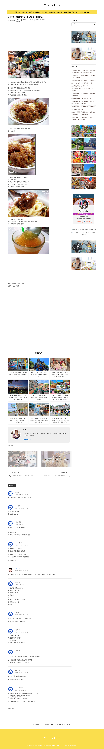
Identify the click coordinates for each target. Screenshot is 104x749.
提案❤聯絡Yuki (84, 12)
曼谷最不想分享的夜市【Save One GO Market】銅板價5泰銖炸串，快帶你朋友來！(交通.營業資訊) (83, 88)
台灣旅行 (31, 12)
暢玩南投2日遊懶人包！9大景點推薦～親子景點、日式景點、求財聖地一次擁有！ (60, 397)
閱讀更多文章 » (27, 440)
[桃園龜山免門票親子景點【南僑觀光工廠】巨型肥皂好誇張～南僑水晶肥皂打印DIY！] (78, 170)
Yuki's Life (52, 5)
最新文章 (17, 12)
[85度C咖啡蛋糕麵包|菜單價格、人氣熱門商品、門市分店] (90, 183)
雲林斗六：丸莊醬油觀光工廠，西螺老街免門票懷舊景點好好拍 (39, 397)
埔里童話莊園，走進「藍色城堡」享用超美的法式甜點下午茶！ (39, 374)
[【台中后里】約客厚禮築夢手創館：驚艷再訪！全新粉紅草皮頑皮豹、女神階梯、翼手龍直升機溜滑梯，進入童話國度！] (90, 157)
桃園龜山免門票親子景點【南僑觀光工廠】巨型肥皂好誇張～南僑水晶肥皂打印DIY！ (60, 374)
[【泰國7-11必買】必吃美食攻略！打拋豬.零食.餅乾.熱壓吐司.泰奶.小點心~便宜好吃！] (78, 157)
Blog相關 (59, 12)
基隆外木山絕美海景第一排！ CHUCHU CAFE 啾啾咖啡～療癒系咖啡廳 (18, 420)
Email (63, 724)
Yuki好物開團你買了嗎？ (71, 12)
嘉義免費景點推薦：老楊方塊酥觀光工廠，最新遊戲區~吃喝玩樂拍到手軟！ (39, 420)
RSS (70, 724)
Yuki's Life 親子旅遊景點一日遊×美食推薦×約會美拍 (43, 745)
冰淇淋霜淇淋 (25, 20)
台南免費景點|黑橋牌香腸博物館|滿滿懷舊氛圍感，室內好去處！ (18, 374)
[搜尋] (94, 24)
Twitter (55, 724)
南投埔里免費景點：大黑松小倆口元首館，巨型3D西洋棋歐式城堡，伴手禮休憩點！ (60, 420)
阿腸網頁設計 (73, 745)
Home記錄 (52, 12)
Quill (61, 745)
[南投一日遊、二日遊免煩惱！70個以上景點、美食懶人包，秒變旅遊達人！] (90, 131)
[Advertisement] (39, 36)
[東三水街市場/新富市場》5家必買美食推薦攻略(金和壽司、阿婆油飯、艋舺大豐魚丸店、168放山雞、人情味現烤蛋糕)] (90, 144)
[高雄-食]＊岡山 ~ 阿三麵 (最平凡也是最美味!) (55, 475)
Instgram (46, 724)
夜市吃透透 (43, 20)
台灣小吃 (31, 20)
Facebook (37, 724)
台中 (12, 445)
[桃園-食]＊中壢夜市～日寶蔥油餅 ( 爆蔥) (23, 475)
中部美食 (18, 20)
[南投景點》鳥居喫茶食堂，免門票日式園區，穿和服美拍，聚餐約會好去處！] (78, 144)
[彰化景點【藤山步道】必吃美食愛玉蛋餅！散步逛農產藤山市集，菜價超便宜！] (78, 131)
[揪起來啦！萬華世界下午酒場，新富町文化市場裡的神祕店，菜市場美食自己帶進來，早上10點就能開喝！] (78, 183)
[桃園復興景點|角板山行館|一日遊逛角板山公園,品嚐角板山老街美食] (90, 170)
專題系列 (45, 12)
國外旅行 (38, 12)
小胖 (16, 568)
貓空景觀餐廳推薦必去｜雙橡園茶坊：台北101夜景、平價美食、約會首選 (18, 397)
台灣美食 (24, 12)
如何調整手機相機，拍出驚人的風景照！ (82, 98)
